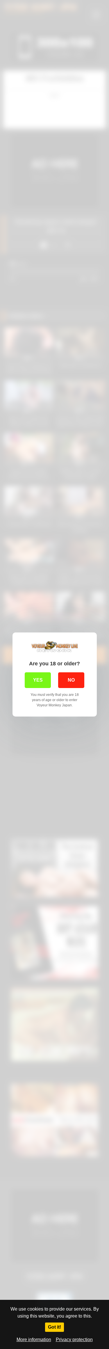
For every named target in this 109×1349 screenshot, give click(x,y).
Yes (38, 680)
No (71, 680)
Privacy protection (74, 1339)
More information (34, 1339)
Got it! (54, 1327)
